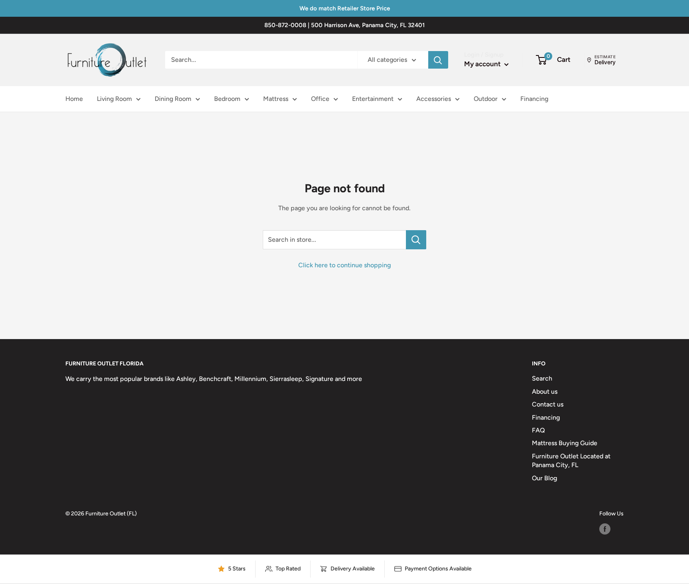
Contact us (547, 404)
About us (544, 391)
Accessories (433, 99)
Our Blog (544, 478)
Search (542, 378)
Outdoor (486, 99)
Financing (534, 99)
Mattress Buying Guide (564, 443)
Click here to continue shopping (344, 265)
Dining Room (173, 99)
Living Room (114, 99)
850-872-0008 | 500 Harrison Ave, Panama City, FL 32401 (344, 25)
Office (320, 99)
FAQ (538, 430)
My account (483, 64)
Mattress (275, 99)
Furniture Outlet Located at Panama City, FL (571, 460)
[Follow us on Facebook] (604, 529)
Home (74, 99)
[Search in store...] (416, 239)
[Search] (438, 60)
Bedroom (227, 99)
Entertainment (373, 99)
